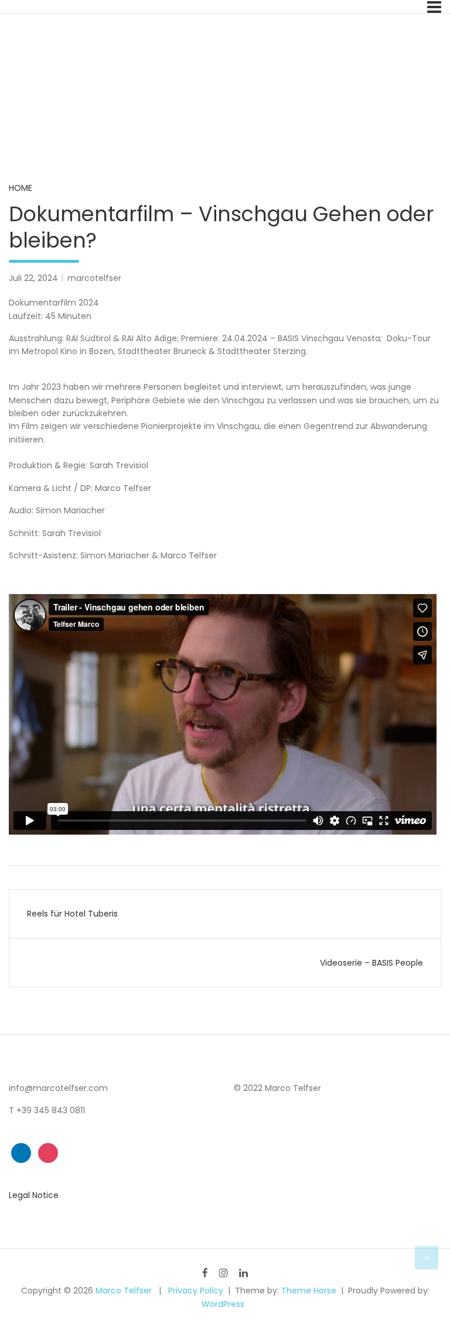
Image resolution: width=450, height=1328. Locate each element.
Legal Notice (34, 1195)
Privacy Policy (195, 1290)
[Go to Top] (426, 1257)
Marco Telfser (124, 1290)
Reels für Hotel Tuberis (72, 913)
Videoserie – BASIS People (371, 963)
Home (20, 188)
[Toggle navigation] (434, 7)
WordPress (223, 1304)
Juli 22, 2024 (33, 278)
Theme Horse (308, 1290)
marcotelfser (94, 278)
